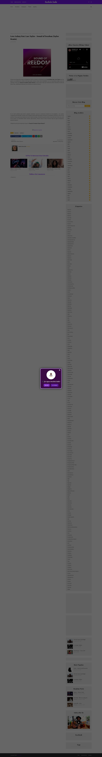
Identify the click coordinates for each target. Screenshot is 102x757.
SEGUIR (46, 385)
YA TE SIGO (54, 385)
